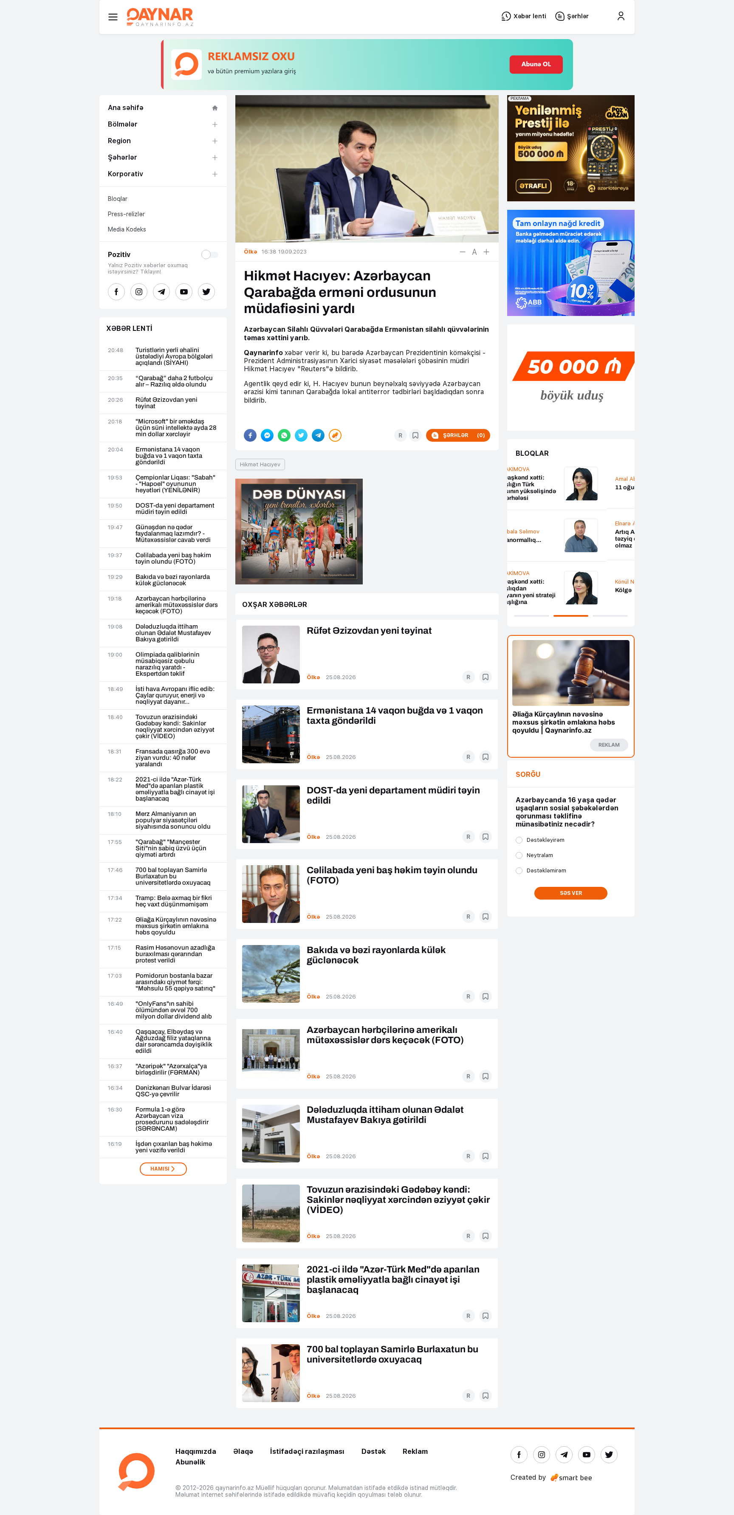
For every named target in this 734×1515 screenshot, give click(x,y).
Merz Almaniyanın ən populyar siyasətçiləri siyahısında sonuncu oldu (173, 820)
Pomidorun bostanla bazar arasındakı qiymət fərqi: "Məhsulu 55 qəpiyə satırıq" (175, 982)
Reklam (415, 1451)
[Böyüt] (486, 252)
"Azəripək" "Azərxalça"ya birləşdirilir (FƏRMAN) (171, 1069)
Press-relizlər (126, 214)
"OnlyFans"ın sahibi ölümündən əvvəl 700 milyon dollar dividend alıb (174, 1010)
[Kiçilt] (462, 252)
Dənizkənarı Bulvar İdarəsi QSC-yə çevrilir (173, 1091)
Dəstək (373, 1451)
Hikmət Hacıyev (260, 464)
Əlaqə (243, 1451)
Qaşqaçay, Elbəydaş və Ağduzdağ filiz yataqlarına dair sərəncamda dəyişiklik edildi (174, 1041)
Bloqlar (117, 198)
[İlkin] (474, 252)
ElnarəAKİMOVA (537, 523)
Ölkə (313, 677)
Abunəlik (190, 1462)
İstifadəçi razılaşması (307, 1451)
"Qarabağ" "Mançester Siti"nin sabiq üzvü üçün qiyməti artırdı (171, 848)
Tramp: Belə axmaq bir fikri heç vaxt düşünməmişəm (174, 901)
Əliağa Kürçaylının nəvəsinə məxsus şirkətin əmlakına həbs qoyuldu (176, 926)
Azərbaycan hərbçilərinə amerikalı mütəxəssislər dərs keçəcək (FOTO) (177, 605)
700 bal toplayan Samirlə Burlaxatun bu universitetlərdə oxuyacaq (173, 876)
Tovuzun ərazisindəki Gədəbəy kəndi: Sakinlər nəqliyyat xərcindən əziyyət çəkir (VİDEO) (175, 726)
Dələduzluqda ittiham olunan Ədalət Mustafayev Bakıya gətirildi (173, 633)
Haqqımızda (195, 1451)
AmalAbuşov (533, 479)
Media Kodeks (127, 229)
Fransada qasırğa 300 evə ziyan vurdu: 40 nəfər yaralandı (173, 757)
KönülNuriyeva (534, 581)
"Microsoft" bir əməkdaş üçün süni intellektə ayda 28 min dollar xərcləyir (176, 427)
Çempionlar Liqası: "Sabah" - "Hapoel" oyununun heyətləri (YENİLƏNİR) (175, 484)
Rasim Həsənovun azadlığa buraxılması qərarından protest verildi (175, 954)
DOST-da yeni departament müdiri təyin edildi (175, 508)
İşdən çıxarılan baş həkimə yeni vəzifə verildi (174, 1147)
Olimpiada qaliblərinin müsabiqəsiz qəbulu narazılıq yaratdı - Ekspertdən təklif (168, 664)
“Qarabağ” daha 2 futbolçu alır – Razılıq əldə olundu (174, 381)
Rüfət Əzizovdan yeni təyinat (167, 403)
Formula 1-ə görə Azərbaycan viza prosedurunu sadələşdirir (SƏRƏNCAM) (172, 1119)
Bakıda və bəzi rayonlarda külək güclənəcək (173, 580)
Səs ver (571, 893)
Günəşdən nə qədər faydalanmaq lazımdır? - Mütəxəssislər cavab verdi (173, 533)
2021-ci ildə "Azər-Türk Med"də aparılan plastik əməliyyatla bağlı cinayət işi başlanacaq (175, 789)
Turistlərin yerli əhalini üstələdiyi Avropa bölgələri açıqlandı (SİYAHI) (174, 356)
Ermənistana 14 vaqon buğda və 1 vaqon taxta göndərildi (169, 456)
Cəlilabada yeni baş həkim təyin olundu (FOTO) (173, 558)
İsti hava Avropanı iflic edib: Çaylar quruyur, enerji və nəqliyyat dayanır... (175, 695)
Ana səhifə (126, 108)
